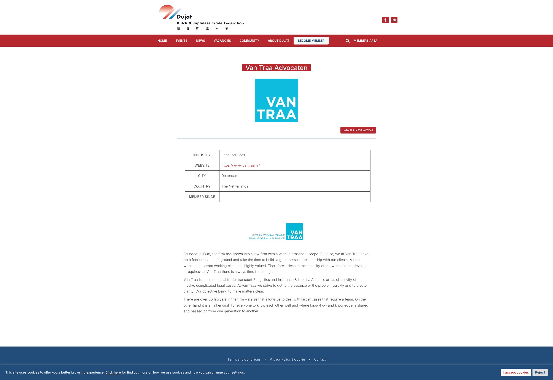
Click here (113, 372)
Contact (320, 359)
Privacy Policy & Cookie (287, 359)
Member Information (358, 130)
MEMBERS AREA (365, 40)
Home (162, 40)
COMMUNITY (249, 40)
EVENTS (181, 40)
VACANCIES (222, 40)
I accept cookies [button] (516, 372)
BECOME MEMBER (311, 40)
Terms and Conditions (244, 359)
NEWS (200, 40)
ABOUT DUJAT (278, 40)
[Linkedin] (394, 20)
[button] (347, 41)
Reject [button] (540, 372)
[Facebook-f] (385, 20)
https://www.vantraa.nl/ (241, 165)
